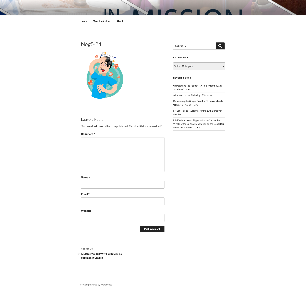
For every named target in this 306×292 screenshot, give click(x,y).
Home (84, 21)
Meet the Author (101, 21)
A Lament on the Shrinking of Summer (192, 95)
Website (86, 210)
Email (85, 194)
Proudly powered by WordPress (96, 284)
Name (85, 177)
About (120, 21)
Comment (88, 134)
